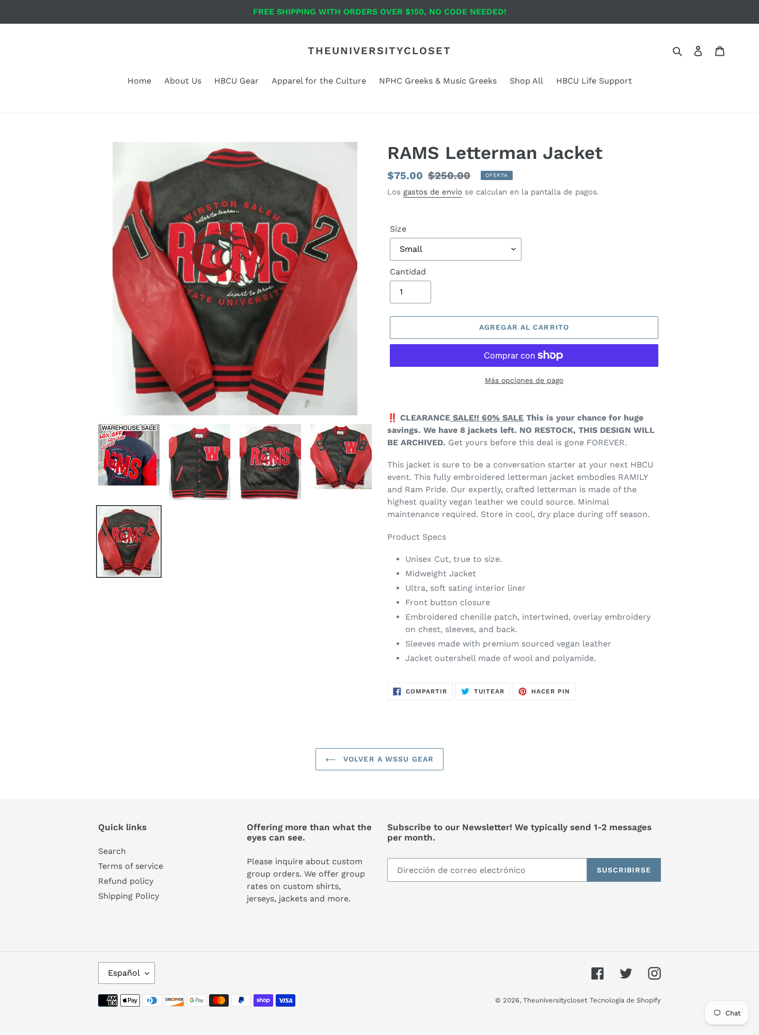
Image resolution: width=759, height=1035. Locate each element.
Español (124, 973)
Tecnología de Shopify (625, 1000)
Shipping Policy (128, 896)
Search (112, 851)
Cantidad (408, 272)
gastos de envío (432, 192)
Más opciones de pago (524, 380)
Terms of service (130, 866)
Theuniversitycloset (379, 50)
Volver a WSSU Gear (387, 759)
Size (398, 229)
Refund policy (125, 881)
